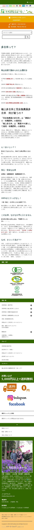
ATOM (6, 518)
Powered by (4, 526)
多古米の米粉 (5, 360)
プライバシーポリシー (19, 516)
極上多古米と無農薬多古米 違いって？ (12, 368)
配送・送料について (15, 514)
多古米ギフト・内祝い (7, 349)
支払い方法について (6, 514)
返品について (23, 514)
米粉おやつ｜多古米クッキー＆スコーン (12, 353)
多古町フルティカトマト (8, 356)
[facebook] (17, 404)
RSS (3, 518)
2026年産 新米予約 (6, 346)
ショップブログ (27, 516)
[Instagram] (17, 397)
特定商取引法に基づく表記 (7, 516)
